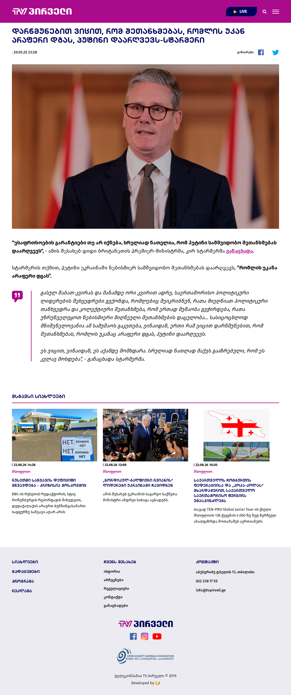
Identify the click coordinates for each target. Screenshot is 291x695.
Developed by (143, 683)
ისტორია (112, 572)
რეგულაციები (116, 589)
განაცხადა (239, 251)
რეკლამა (22, 591)
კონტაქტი (113, 597)
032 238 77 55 (207, 581)
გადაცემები (26, 572)
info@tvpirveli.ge (211, 590)
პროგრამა (23, 581)
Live (243, 11)
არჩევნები (113, 580)
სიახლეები (25, 562)
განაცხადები (116, 606)
